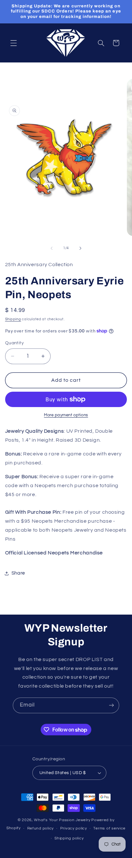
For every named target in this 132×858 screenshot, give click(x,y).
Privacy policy (73, 828)
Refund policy (40, 828)
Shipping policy (69, 838)
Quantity (14, 343)
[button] (13, 43)
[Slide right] (80, 248)
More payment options (66, 415)
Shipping (13, 319)
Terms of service (109, 828)
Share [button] (18, 573)
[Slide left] (52, 248)
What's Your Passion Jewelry (62, 820)
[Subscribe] (111, 705)
